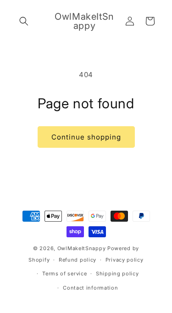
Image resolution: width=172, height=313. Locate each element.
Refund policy (77, 260)
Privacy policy (124, 260)
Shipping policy (117, 273)
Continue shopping (86, 137)
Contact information (90, 288)
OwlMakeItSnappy (81, 248)
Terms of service (64, 273)
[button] (24, 21)
